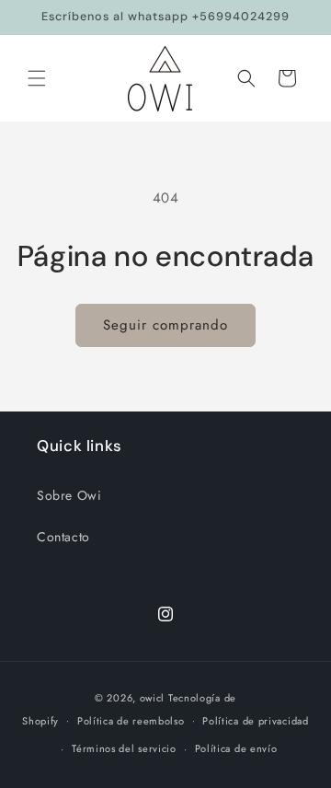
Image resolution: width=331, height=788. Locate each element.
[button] (37, 78)
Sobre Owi (69, 495)
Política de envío (236, 748)
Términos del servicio (124, 748)
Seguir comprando (165, 325)
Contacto (63, 536)
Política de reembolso (131, 720)
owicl (153, 697)
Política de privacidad (255, 720)
